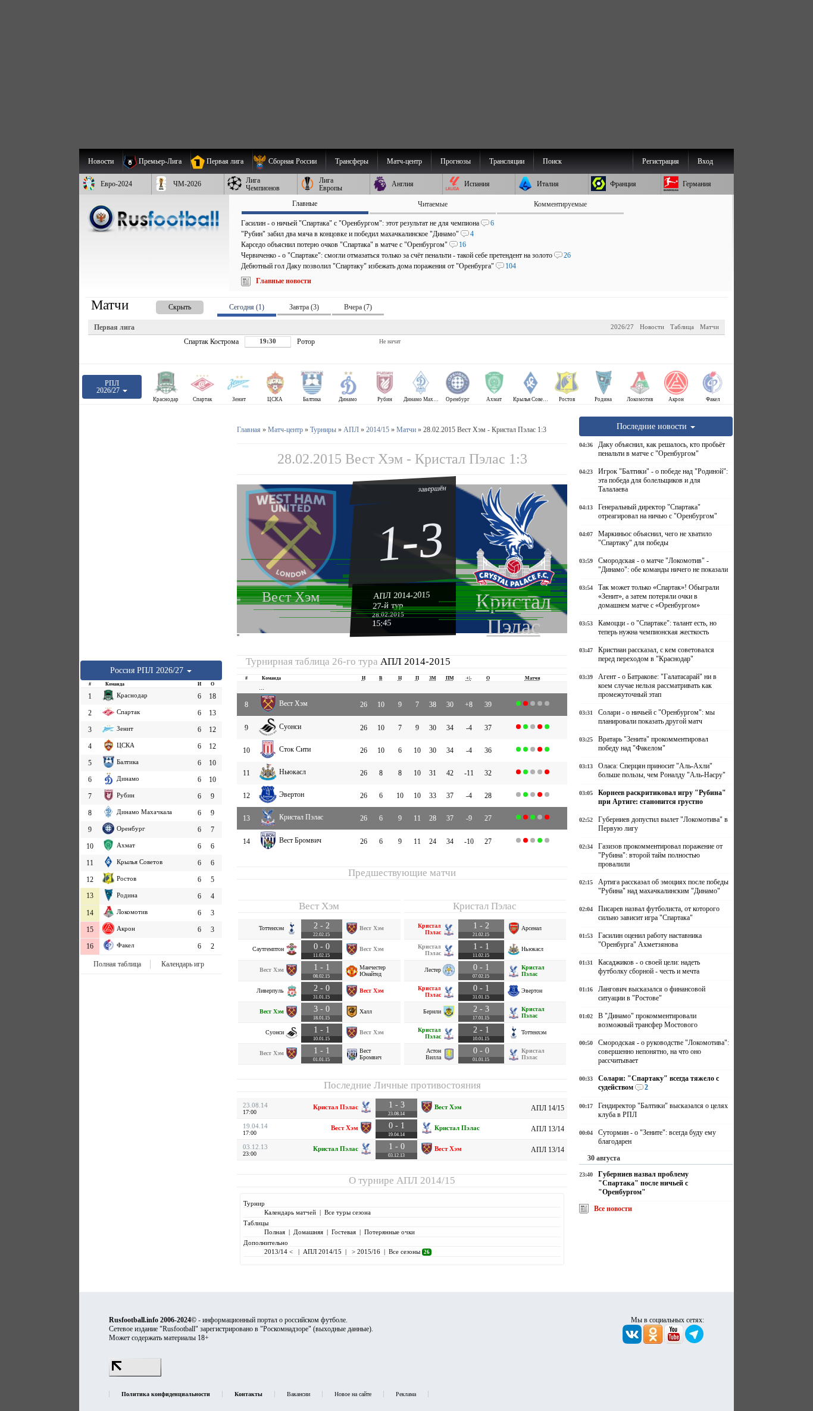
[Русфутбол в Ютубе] (674, 1341)
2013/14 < (279, 1251)
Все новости (613, 1208)
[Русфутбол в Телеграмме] (694, 1341)
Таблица (682, 326)
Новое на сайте (352, 1394)
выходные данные (342, 1329)
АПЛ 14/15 (547, 1108)
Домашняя (308, 1231)
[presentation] (168, 305)
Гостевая (344, 1231)
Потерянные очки (389, 1231)
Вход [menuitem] (705, 161)
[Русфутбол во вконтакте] (633, 1341)
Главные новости (283, 281)
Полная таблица (117, 964)
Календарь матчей (290, 1212)
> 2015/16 (365, 1251)
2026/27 (622, 326)
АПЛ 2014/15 (425, 1180)
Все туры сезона (347, 1212)
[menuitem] (289, 161)
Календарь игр (182, 964)
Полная (274, 1231)
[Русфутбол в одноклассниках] (653, 1341)
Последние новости (653, 426)
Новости (652, 326)
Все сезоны (409, 1251)
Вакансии (298, 1394)
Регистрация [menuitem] (660, 161)
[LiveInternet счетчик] (135, 1374)
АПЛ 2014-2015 (401, 595)
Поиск (552, 161)
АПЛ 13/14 (547, 1129)
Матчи (709, 326)
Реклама (406, 1394)
